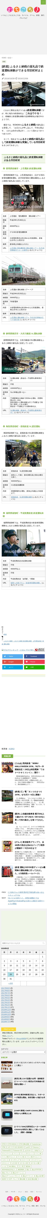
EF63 (4, 1144)
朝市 (6, 1192)
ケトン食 (21, 1157)
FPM (3, 1147)
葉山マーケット (28, 1176)
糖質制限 (21, 1169)
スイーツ (25, 1160)
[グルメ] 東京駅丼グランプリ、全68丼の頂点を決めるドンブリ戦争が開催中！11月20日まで (30, 845)
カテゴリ (4, 1049)
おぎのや (28, 1150)
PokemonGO (6, 1150)
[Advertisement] (23, 37)
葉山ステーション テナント (11, 1176)
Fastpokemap (36, 1144)
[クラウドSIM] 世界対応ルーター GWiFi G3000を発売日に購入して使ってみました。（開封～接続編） (30, 1129)
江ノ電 (21, 1166)
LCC (9, 1147)
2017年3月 (5, 1002)
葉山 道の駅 (40, 1176)
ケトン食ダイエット (33, 1157)
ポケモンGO (24, 1163)
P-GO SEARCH (18, 1147)
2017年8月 (5, 991)
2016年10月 (6, 1014)
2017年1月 (5, 1007)
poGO (28, 1147)
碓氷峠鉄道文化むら (9, 1169)
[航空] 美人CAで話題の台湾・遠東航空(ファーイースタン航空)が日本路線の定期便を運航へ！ (29, 1081)
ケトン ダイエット (27, 1153)
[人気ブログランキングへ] (40, 650)
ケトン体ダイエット (9, 1157)
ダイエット (6, 1163)
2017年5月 (5, 998)
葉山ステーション (18, 1173)
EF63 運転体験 (24, 1144)
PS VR (13, 1192)
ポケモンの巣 (35, 1163)
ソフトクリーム (35, 1160)
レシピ (4, 1166)
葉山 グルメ (6, 1173)
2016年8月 (5, 1019)
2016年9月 (5, 1017)
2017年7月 (5, 993)
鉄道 (5, 634)
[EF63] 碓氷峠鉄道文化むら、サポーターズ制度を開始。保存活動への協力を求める (29, 1097)
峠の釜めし (13, 1166)
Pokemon (36, 1147)
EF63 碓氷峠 (12, 1144)
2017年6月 (5, 995)
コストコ (5, 1160)
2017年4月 (5, 1000)
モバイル (39, 1192)
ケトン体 (38, 1153)
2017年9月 (5, 988)
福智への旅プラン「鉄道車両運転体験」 (26, 583)
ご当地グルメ (37, 1150)
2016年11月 (6, 1012)
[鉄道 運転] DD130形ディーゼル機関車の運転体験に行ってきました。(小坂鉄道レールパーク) (30, 870)
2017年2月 (5, 1005)
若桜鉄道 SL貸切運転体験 (21, 497)
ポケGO (14, 1163)
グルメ (20, 1192)
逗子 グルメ (13, 1179)
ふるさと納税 (8, 641)
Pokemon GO (17, 1150)
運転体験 (22, 1179)
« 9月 (11, 983)
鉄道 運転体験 (32, 1179)
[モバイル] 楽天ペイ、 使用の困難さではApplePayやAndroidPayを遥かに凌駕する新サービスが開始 (26, 901)
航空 (32, 1192)
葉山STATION (36, 1169)
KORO (11, 749)
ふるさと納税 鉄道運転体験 (22, 641)
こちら (8, 1036)
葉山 (27, 1169)
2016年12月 (6, 1010)
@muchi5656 (21, 1039)
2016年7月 (5, 1022)
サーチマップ (15, 1160)
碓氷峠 (28, 1166)
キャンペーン (6, 1153)
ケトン (16, 1153)
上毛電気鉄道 (37, 641)
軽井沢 (4, 1179)
